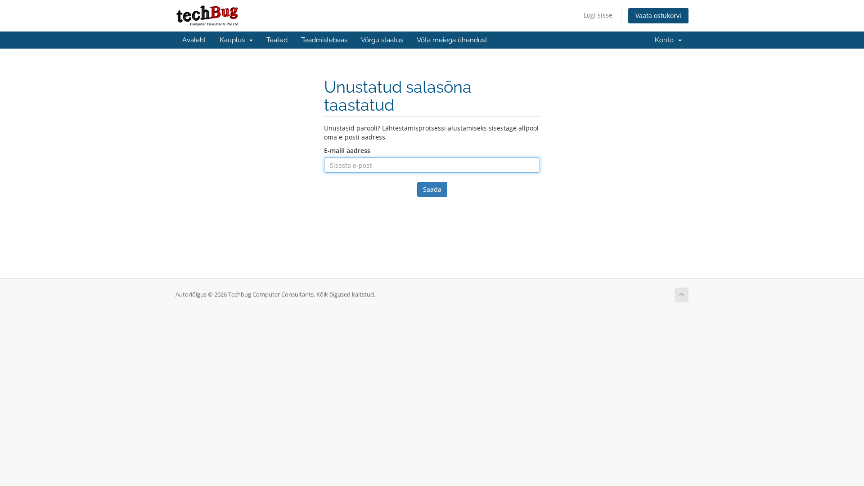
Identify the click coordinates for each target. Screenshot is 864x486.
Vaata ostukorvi (658, 15)
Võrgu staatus (382, 40)
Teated (277, 40)
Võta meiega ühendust (452, 40)
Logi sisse (598, 15)
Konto (666, 40)
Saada (432, 189)
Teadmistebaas (324, 40)
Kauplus (234, 40)
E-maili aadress (347, 150)
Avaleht (194, 40)
